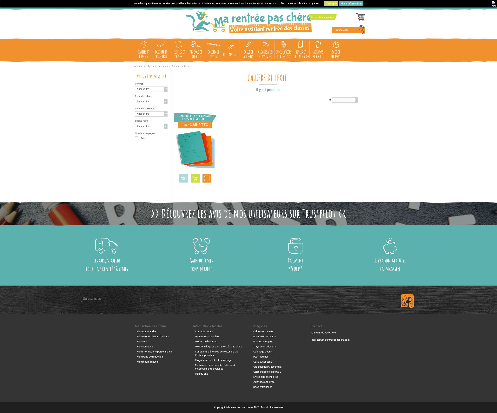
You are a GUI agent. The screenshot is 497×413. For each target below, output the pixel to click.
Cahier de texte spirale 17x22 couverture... (195, 117)
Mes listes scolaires (322, 17)
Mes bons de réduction (150, 356)
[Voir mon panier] (360, 17)
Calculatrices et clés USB (283, 54)
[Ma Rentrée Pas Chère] (249, 22)
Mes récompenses (147, 361)
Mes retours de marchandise (153, 336)
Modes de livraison (205, 341)
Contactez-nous (204, 331)
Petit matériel (231, 54)
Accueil (138, 66)
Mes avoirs (143, 341)
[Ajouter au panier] (195, 178)
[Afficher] (183, 178)
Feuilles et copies (178, 54)
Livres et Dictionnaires (301, 54)
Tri (329, 99)
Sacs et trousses (336, 54)
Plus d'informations (351, 3)
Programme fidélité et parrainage (213, 360)
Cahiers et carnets (143, 54)
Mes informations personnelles (154, 351)
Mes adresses (145, 346)
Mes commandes (146, 331)
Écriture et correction (161, 54)
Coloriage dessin (213, 54)
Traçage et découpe (196, 54)
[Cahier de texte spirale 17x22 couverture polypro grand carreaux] (195, 149)
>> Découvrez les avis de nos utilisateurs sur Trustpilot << (248, 213)
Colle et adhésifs (248, 54)
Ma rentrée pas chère (150, 326)
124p (142, 138)
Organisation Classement (266, 54)
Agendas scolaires (318, 54)
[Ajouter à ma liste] (206, 178)
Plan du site (201, 373)
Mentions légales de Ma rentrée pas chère (218, 346)
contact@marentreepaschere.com (330, 339)
